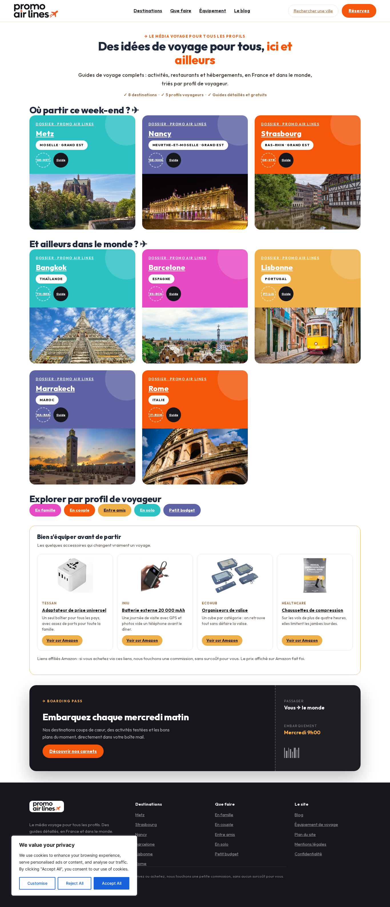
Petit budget (182, 510)
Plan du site (305, 834)
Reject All (74, 883)
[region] (74, 866)
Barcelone (145, 844)
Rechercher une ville (313, 10)
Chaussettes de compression (312, 610)
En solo (147, 510)
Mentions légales (310, 844)
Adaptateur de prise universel (74, 610)
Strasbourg (146, 824)
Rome (140, 863)
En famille (45, 510)
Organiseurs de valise (225, 610)
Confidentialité (308, 853)
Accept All (111, 883)
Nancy (141, 834)
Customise (37, 883)
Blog (299, 814)
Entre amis (115, 510)
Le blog (242, 10)
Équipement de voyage (316, 824)
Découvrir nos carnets (73, 751)
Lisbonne (144, 853)
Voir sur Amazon (62, 640)
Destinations (148, 10)
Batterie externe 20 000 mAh (153, 610)
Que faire (180, 10)
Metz (139, 814)
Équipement (212, 10)
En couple (79, 510)
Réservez (359, 10)
